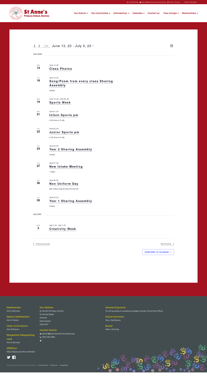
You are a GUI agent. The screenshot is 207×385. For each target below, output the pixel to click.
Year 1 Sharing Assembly (70, 201)
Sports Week (60, 102)
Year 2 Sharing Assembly (70, 149)
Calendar (137, 13)
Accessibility (64, 365)
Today (46, 46)
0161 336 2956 (133, 2)
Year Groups (170, 13)
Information (120, 13)
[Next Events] (39, 45)
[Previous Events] (34, 45)
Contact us (153, 13)
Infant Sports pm (63, 115)
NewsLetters (189, 13)
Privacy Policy (43, 365)
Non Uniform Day (63, 183)
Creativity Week (62, 229)
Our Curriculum (99, 13)
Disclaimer (54, 365)
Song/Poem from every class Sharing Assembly (81, 83)
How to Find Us (174, 2)
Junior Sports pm (64, 132)
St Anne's (36, 13)
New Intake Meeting (66, 166)
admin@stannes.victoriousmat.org (153, 2)
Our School (80, 13)
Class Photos (60, 68)
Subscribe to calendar (157, 252)
